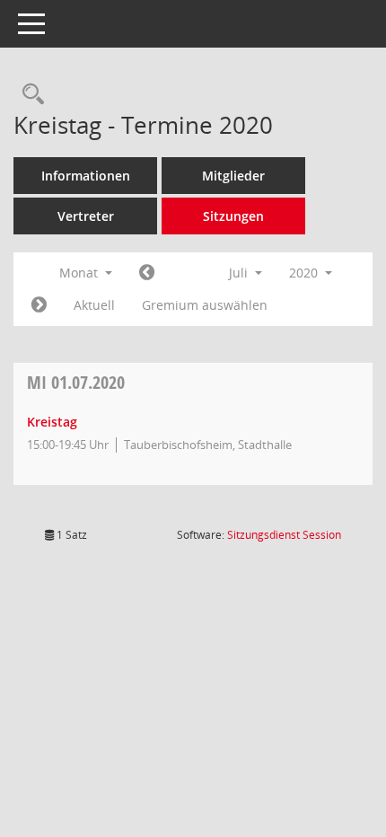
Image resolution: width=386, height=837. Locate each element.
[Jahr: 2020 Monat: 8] (39, 305)
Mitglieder (233, 175)
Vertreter (85, 216)
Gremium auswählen (205, 304)
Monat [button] (80, 272)
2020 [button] (305, 272)
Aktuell (94, 304)
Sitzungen (233, 216)
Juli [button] (240, 272)
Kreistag (52, 421)
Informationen (85, 175)
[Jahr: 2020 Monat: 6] (147, 273)
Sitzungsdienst (284, 534)
